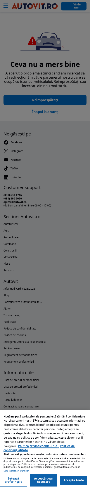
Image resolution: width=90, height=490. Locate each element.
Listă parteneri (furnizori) (16, 471)
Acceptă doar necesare (43, 480)
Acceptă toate (74, 480)
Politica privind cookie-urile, (38, 446)
